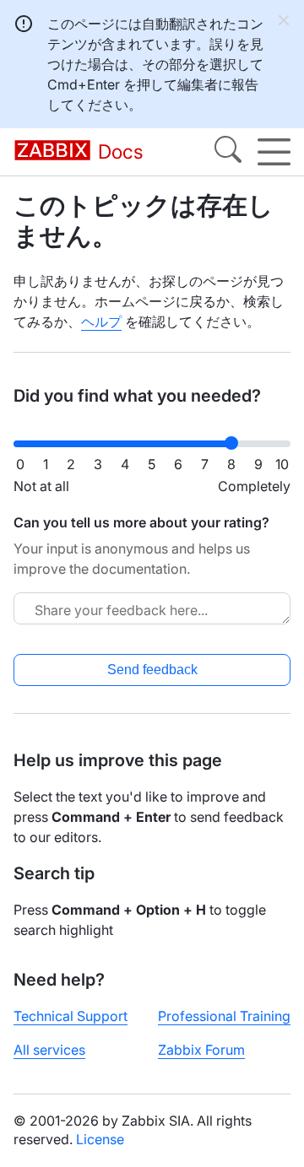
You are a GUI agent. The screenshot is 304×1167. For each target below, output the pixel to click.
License (100, 1139)
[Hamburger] (274, 151)
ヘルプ (101, 321)
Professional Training (224, 1016)
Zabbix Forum (201, 1049)
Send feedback (152, 669)
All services (49, 1049)
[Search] (228, 152)
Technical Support (71, 1016)
